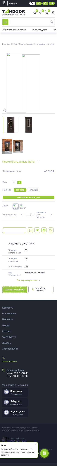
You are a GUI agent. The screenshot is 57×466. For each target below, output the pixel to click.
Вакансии (7, 319)
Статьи (6, 330)
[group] (7, 146)
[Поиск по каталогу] (52, 22)
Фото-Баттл (9, 336)
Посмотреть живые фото (18, 161)
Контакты (8, 307)
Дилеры (6, 342)
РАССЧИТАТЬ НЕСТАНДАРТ (28, 197)
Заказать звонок (9, 361)
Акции (5, 325)
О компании (9, 313)
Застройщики (10, 348)
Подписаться (16, 394)
